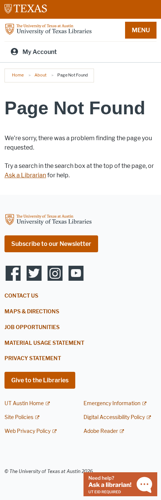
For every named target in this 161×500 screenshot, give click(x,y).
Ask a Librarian (25, 175)
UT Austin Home (24, 403)
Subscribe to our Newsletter (51, 243)
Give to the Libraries (40, 380)
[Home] (48, 29)
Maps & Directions (31, 311)
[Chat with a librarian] (120, 483)
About (40, 75)
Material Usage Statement (44, 343)
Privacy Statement (32, 358)
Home (18, 75)
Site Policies (18, 417)
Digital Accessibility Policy (114, 417)
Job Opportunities (32, 327)
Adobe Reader (100, 431)
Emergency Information (111, 403)
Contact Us (21, 296)
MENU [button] (141, 30)
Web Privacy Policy (27, 431)
